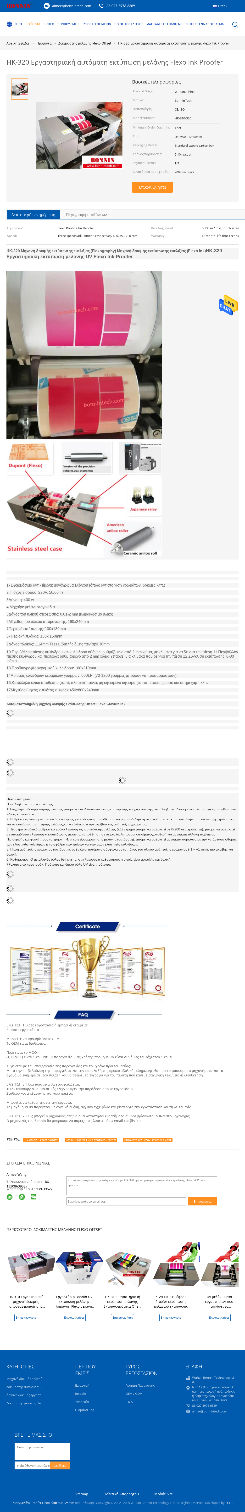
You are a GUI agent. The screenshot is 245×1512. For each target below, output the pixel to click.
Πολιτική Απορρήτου (121, 1493)
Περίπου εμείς (68, 24)
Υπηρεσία (82, 1402)
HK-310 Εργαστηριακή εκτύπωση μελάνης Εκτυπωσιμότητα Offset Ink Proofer (123, 1303)
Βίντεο (49, 24)
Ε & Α (129, 1402)
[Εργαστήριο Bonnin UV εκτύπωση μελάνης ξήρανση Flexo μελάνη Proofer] (80, 1267)
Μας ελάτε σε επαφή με (164, 24)
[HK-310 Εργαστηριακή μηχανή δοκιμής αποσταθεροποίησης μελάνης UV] (31, 1267)
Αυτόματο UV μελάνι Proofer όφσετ (147, 1140)
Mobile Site (163, 1493)
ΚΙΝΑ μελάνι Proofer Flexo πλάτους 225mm (43, 1503)
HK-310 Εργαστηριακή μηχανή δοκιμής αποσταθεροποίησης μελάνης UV (26, 1303)
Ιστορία (80, 1393)
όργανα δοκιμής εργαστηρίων (28, 1395)
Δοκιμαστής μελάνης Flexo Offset (30, 1403)
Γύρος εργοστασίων (97, 24)
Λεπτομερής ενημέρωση (33, 214)
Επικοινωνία (203, 1201)
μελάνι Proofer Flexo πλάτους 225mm (91, 1140)
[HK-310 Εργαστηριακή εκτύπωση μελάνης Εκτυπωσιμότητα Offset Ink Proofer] (128, 1267)
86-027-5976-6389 (120, 6)
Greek (222, 6)
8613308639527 (40, 1189)
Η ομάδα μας (84, 1410)
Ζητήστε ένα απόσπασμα (205, 24)
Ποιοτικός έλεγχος (128, 24)
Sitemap (81, 1493)
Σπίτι (18, 24)
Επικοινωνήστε (152, 187)
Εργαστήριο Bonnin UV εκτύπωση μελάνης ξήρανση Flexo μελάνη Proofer (74, 1303)
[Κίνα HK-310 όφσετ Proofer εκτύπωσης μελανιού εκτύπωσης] (176, 1267)
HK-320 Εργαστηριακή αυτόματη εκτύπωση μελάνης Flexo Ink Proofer (173, 43)
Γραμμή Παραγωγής (140, 1385)
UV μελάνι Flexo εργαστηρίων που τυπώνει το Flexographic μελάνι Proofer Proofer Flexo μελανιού (219, 1308)
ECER (229, 1503)
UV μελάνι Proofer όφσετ (41, 1140)
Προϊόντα (32, 24)
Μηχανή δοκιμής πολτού (24, 1379)
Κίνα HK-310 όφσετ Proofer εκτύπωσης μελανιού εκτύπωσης (171, 1301)
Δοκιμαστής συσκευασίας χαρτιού (30, 1387)
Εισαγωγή (82, 1385)
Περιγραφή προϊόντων (86, 214)
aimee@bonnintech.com (71, 6)
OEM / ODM (134, 1393)
